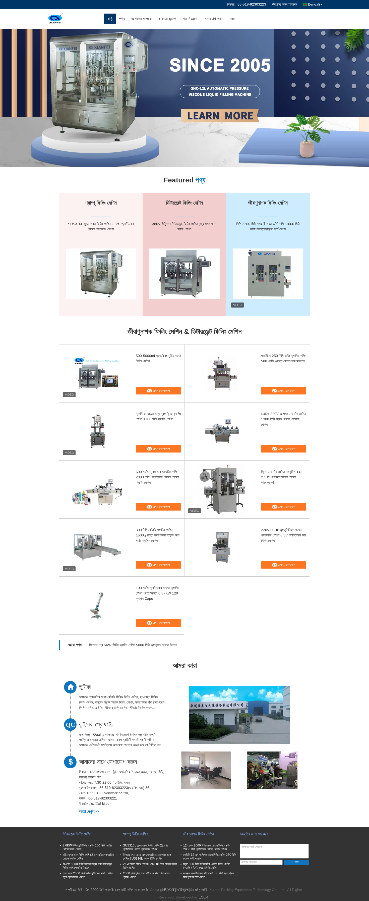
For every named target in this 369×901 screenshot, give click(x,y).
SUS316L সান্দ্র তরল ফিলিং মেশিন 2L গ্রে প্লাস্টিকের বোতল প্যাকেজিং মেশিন (145, 847)
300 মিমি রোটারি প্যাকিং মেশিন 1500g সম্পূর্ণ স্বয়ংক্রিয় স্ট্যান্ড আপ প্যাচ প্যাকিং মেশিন (157, 535)
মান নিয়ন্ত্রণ (189, 19)
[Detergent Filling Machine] (184, 98)
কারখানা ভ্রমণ (167, 19)
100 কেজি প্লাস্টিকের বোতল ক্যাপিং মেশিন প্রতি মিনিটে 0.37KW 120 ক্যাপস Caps (157, 593)
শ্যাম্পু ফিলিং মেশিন (135, 834)
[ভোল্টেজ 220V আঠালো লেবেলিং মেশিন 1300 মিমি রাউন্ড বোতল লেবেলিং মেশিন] (222, 431)
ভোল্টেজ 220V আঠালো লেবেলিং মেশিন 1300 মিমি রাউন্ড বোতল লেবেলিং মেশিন (283, 419)
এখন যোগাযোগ (161, 391)
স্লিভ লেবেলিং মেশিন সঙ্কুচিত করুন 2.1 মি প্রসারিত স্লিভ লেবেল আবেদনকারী (281, 477)
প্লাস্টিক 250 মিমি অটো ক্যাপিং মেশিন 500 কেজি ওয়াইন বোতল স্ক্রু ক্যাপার (283, 358)
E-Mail (169, 890)
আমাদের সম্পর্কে (141, 19)
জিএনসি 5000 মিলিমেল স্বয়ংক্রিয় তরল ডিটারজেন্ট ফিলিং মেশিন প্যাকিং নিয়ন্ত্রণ (87, 866)
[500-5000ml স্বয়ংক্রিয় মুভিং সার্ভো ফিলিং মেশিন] (97, 373)
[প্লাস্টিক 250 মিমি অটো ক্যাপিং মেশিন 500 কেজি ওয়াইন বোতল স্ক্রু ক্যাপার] (222, 373)
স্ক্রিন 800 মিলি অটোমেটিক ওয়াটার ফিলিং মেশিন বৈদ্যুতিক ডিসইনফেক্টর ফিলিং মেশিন (206, 866)
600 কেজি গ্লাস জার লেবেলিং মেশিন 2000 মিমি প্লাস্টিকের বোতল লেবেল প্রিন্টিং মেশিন (157, 477)
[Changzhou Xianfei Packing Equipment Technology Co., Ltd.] (75, 19)
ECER (203, 897)
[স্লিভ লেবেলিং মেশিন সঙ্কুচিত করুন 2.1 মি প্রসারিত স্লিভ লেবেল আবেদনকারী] (222, 489)
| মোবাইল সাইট (198, 890)
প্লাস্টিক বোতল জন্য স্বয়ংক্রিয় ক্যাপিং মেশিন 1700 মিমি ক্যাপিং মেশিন (158, 416)
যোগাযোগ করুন (213, 19)
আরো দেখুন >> (89, 811)
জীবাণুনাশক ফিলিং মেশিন (198, 834)
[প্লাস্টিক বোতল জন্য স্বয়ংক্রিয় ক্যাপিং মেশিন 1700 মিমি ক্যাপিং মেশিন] (97, 431)
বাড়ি (110, 19)
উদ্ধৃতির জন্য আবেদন (284, 4)
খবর (232, 19)
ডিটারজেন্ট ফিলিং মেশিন (77, 834)
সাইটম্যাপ (182, 890)
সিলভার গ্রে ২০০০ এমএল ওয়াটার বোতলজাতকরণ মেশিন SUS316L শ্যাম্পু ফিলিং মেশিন (147, 856)
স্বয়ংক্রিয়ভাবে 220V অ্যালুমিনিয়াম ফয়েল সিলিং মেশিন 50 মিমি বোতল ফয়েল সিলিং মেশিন (141, 645)
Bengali (314, 4)
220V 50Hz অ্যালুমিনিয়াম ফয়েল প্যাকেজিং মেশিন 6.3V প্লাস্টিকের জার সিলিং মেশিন (283, 535)
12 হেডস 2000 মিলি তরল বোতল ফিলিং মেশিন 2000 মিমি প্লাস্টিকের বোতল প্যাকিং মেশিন (206, 847)
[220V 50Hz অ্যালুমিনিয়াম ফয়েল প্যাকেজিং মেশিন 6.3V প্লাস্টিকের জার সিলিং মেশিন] (222, 547)
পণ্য (122, 19)
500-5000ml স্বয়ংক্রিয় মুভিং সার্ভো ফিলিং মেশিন (158, 358)
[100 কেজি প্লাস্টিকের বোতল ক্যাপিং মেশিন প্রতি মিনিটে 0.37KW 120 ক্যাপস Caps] (97, 605)
